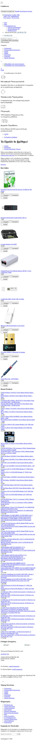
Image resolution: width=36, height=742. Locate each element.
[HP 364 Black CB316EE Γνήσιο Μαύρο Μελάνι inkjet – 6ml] (18, 458)
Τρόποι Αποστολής (9, 706)
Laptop (6, 51)
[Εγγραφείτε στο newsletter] (18, 734)
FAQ (5, 22)
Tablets (6, 53)
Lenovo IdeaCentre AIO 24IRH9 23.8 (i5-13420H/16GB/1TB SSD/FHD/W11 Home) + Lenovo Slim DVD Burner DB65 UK (18, 569)
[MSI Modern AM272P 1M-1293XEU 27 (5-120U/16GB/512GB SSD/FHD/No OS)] (18, 556)
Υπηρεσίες (7, 56)
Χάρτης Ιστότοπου (9, 58)
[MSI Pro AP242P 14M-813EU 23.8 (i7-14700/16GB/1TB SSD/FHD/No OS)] (18, 541)
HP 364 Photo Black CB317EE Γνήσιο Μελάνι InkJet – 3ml (17, 488)
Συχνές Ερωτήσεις (9, 716)
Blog (5, 24)
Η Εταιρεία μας (8, 705)
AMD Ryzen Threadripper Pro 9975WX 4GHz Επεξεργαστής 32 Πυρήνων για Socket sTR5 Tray (18, 611)
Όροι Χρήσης (8, 709)
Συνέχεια (3, 164)
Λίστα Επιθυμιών (9, 721)
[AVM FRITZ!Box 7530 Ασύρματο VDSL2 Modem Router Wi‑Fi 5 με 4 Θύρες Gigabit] (18, 450)
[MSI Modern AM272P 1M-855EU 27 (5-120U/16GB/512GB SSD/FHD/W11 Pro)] (18, 548)
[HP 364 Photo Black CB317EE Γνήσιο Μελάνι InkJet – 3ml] (18, 486)
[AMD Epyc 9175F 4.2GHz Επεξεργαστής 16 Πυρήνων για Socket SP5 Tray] (18, 601)
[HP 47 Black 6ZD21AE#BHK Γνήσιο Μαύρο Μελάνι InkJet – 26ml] (18, 418)
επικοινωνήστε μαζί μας (7, 155)
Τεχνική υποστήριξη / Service (12, 149)
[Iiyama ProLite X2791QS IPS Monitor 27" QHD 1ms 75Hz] (18, 587)
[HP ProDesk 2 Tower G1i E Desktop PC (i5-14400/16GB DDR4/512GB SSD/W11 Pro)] (18, 509)
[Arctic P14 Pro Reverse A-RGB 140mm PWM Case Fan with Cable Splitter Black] (18, 525)
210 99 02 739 (21, 32)
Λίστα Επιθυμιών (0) (13, 29)
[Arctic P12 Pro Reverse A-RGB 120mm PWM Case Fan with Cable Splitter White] (18, 533)
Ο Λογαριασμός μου (10, 26)
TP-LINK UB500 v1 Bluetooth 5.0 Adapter (13, 352)
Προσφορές (7, 54)
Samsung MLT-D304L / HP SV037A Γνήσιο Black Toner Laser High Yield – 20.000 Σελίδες (17, 404)
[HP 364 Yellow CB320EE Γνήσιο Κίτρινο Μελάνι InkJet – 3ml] (18, 478)
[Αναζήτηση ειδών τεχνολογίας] (1, 61)
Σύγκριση (5, 195)
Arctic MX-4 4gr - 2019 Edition (9, 379)
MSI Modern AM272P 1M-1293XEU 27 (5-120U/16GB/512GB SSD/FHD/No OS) (13, 559)
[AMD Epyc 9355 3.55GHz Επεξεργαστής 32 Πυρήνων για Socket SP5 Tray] (18, 617)
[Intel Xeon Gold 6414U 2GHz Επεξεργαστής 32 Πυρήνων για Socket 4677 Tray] (18, 625)
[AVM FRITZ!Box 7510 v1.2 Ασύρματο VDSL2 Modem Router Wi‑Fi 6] (18, 501)
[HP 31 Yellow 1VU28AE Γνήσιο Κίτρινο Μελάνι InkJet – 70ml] (18, 410)
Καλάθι (17, 11)
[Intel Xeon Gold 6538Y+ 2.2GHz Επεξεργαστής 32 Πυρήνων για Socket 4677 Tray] (18, 633)
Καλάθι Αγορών (12, 30)
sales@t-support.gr (14, 666)
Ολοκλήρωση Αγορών (26, 11)
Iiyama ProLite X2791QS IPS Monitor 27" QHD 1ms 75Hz (17, 588)
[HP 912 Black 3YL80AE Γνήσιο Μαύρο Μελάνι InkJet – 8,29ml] (9, 442)
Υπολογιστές (7, 48)
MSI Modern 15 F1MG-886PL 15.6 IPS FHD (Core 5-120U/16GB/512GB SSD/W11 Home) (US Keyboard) (16, 519)
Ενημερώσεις (8, 722)
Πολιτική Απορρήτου (10, 711)
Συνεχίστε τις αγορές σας (7, 11)
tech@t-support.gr (17, 669)
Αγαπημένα (15, 195)
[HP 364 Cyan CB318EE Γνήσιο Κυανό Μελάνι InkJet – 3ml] (18, 464)
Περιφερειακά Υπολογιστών (12, 50)
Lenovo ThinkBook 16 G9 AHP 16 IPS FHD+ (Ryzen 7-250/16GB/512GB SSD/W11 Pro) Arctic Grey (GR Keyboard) (17, 580)
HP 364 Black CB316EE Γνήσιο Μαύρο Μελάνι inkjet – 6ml (18, 459)
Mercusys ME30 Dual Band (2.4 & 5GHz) (12, 325)
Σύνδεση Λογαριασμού (14, 27)
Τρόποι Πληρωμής (9, 708)
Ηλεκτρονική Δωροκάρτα (11, 713)
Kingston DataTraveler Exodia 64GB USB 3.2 (14, 217)
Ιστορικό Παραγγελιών (10, 719)
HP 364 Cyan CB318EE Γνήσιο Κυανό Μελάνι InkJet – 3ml (17, 466)
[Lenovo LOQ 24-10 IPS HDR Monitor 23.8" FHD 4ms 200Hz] (18, 493)
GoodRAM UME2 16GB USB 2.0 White (12, 299)
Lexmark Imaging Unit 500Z (9, 244)
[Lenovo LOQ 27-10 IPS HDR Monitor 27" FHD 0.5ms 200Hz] (18, 470)
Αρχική (6, 146)
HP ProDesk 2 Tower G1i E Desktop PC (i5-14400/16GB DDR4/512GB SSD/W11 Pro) (17, 511)
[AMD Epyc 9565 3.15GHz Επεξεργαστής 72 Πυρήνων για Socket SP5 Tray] (18, 593)
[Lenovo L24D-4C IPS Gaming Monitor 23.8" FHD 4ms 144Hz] (18, 426)
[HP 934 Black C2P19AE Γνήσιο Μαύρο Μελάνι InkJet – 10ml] (18, 394)
